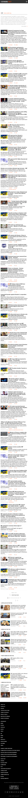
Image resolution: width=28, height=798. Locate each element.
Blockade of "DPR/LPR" (13, 281)
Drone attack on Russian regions (8, 754)
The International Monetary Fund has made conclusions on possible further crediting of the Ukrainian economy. (13, 318)
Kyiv (2, 766)
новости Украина (5, 718)
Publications (4, 741)
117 (16, 554)
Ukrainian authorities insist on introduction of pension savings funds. (11, 196)
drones (2, 760)
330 (16, 172)
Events (2, 725)
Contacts (3, 706)
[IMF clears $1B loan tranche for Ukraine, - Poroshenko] (4, 360)
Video (2, 731)
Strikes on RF (4, 770)
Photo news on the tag (7, 655)
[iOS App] (20, 792)
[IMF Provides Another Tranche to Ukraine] (4, 370)
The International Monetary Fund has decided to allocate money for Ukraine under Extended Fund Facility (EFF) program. (13, 163)
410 (16, 144)
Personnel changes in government (9, 756)
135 (16, 444)
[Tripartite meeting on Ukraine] (4, 214)
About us (3, 704)
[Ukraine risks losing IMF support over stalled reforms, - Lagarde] (4, 506)
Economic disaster (12, 189)
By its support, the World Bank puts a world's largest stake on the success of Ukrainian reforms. (13, 585)
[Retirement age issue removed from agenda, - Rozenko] (4, 258)
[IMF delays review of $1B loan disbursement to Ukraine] (4, 285)
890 (16, 109)
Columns (3, 743)
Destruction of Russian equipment (9, 752)
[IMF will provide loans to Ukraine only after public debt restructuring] (4, 316)
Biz (1, 733)
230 (16, 419)
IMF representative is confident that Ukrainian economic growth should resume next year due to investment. (13, 486)
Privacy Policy (4, 714)
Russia (2, 776)
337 (16, 156)
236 (16, 511)
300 (16, 478)
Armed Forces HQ (5, 774)
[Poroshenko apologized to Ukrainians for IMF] (4, 49)
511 (16, 365)
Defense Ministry (5, 778)
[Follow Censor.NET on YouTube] (12, 792)
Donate (2, 708)
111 (16, 265)
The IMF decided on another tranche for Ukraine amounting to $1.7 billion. (17, 450)
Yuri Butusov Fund (5, 710)
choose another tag (7, 13)
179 (16, 428)
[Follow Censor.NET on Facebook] (5, 792)
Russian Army (4, 762)
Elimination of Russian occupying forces (10, 750)
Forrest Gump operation (6, 748)
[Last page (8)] (17, 600)
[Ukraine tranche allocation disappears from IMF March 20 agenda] (4, 62)
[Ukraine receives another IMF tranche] (4, 448)
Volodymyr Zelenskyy (6, 768)
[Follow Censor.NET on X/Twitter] (7, 792)
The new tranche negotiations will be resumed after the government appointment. (13, 240)
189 (16, 311)
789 (16, 165)
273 (16, 403)
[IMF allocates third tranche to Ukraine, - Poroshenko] (4, 126)
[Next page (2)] (15, 600)
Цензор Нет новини (5, 716)
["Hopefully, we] (4, 325)
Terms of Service (5, 712)
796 (16, 122)
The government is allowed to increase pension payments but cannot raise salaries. (12, 309)
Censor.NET (3, 721)
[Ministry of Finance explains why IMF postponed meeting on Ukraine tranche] (4, 434)
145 (16, 356)
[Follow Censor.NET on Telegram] (9, 792)
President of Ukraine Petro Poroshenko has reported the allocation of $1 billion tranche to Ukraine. (14, 363)
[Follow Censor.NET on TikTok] (14, 792)
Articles (3, 727)
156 (16, 253)
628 (16, 198)
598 (16, 96)
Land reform (11, 502)
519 (16, 531)
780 (16, 132)
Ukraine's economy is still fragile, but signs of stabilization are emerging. (11, 529)
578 (16, 210)
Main (2, 737)
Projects (3, 739)
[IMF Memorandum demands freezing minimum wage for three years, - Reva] (4, 306)
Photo (2, 729)
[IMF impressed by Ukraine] (4, 137)
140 (16, 587)
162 (16, 222)
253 (16, 376)
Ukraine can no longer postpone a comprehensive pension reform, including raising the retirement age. (13, 170)
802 (16, 577)
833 (16, 389)
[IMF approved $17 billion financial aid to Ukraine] (4, 160)
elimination (3, 764)
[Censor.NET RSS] (23, 792)
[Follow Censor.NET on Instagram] (16, 792)
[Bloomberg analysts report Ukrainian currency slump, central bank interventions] (4, 346)
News (2, 723)
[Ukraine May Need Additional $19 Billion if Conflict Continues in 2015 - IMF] (4, 472)
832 (16, 71)
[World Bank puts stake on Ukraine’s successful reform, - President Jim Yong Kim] (4, 581)
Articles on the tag (6, 603)
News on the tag (5, 629)
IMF (2, 13)
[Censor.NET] (6, 2)
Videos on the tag (6, 682)
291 (16, 302)
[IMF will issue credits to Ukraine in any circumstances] (4, 571)
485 (16, 452)
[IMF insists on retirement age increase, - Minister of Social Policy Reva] (4, 226)
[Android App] (18, 792)
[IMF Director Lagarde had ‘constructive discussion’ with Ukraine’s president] (4, 559)
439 (16, 330)
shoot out (3, 758)
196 (16, 566)
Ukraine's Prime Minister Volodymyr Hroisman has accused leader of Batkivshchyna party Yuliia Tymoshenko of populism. (13, 208)
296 (16, 232)
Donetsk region (4, 772)
